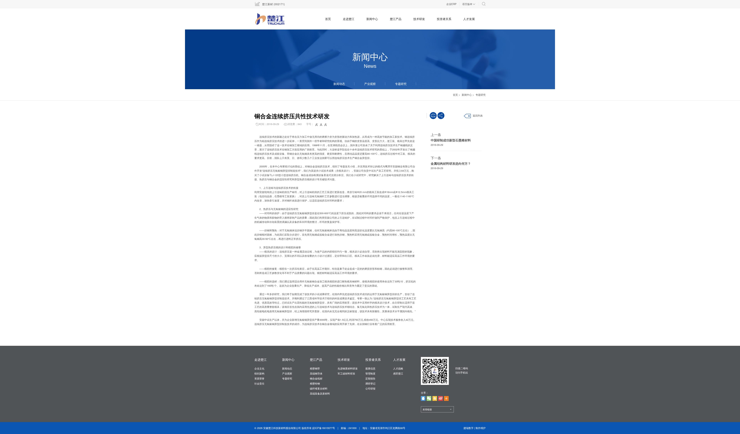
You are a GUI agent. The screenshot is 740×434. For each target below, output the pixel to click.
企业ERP (451, 4)
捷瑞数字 (468, 428)
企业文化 (259, 368)
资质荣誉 (259, 378)
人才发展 (469, 19)
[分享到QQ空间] (434, 398)
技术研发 (419, 19)
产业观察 (370, 84)
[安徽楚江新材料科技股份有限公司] (274, 19)
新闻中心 (372, 19)
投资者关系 (444, 19)
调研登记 (370, 383)
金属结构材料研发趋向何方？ (451, 163)
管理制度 (370, 373)
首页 (328, 19)
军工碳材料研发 (346, 373)
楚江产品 (395, 19)
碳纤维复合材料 (318, 388)
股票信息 (370, 368)
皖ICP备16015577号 (323, 428)
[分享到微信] (429, 398)
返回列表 (478, 115)
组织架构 (259, 373)
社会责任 (259, 383)
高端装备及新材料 (320, 393)
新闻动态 (339, 84)
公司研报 (370, 388)
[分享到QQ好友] (423, 398)
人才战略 (398, 368)
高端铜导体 (316, 373)
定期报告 (370, 378)
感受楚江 (398, 373)
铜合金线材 (316, 378)
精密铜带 (315, 368)
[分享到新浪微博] (440, 398)
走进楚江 (348, 19)
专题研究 (401, 84)
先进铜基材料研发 (348, 368)
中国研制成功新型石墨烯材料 (451, 140)
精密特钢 (315, 383)
